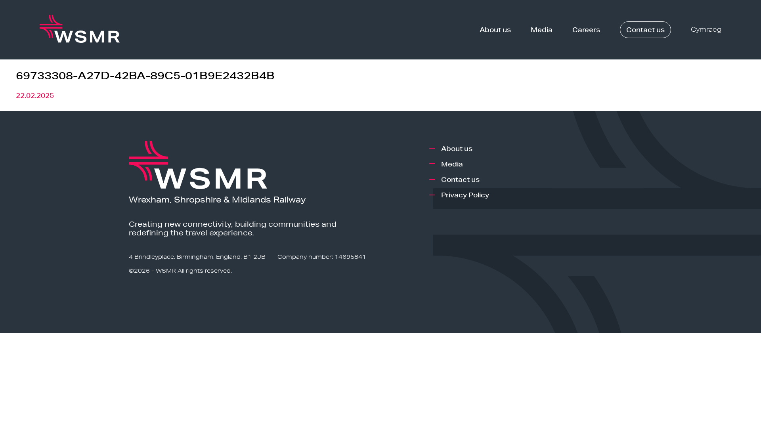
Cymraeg (706, 29)
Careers (586, 29)
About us (495, 29)
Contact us (645, 29)
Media (542, 29)
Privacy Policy (465, 195)
